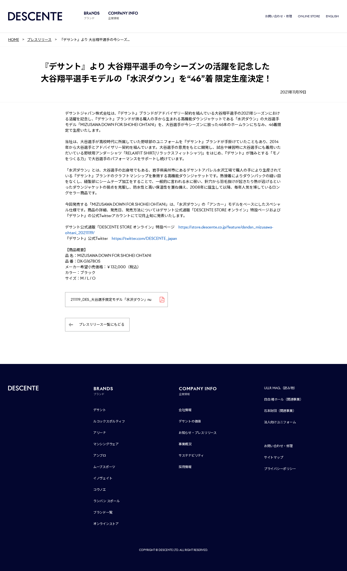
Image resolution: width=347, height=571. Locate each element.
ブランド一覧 (103, 512)
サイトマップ (273, 457)
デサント (99, 410)
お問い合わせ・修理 (278, 16)
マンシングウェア (106, 444)
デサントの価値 (190, 421)
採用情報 (185, 467)
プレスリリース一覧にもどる (101, 324)
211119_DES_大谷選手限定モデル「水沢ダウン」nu (111, 299)
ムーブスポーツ (104, 467)
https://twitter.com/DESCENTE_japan (144, 238)
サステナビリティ (191, 455)
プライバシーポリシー (280, 469)
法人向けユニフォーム (280, 422)
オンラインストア (106, 524)
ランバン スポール (106, 501)
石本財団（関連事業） (280, 411)
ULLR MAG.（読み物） (280, 388)
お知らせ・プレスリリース (198, 433)
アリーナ (99, 433)
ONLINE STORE (309, 16)
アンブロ (99, 455)
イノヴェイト (103, 478)
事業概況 (185, 444)
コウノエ (99, 490)
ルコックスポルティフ (109, 421)
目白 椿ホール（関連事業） (283, 399)
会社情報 (185, 410)
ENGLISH (332, 16)
